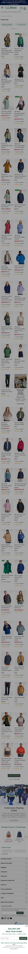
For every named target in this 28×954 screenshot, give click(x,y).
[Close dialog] (26, 926)
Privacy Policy (14, 948)
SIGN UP (23, 938)
